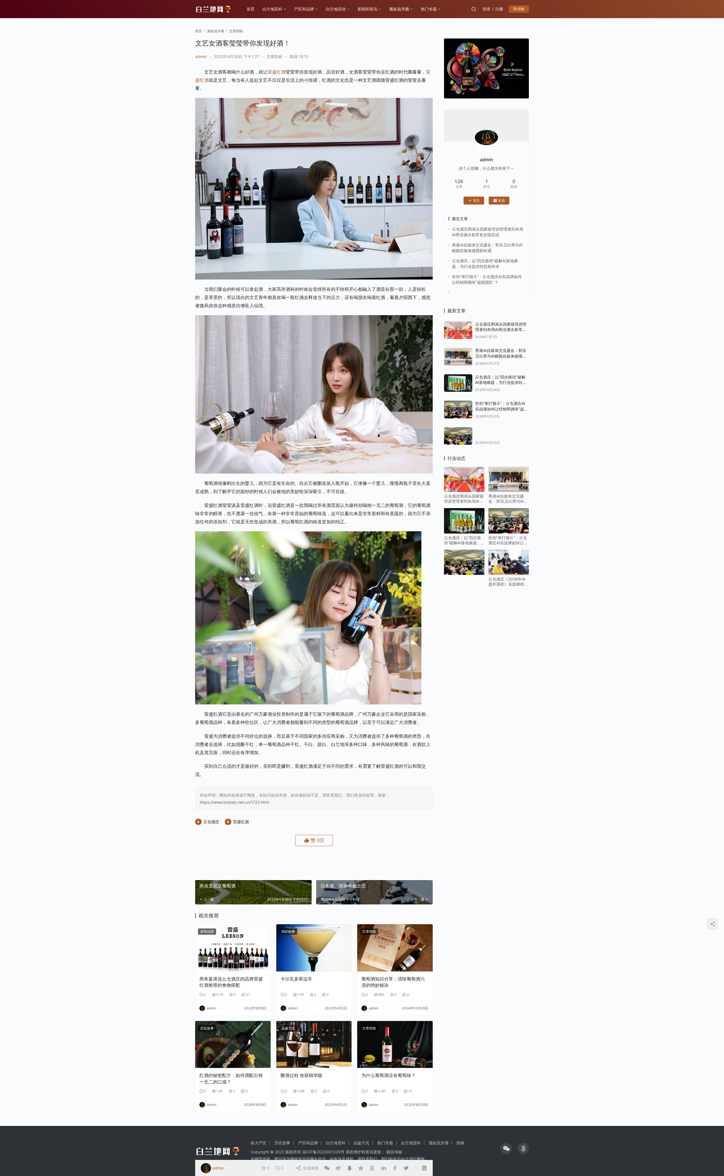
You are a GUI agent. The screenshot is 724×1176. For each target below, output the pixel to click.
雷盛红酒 (277, 72)
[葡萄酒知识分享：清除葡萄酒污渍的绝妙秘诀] (395, 947)
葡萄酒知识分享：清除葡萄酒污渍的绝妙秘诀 (393, 982)
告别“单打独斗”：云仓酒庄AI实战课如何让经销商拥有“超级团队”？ (501, 409)
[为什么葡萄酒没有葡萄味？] (395, 1044)
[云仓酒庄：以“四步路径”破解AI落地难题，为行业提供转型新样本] (458, 383)
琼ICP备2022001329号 (323, 1151)
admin (200, 56)
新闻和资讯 (367, 9)
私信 (501, 200)
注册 (499, 9)
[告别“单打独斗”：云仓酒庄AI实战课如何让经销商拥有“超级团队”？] (458, 409)
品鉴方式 (288, 1028)
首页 (251, 9)
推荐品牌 (207, 931)
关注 (476, 200)
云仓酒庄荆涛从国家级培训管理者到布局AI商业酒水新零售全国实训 (501, 329)
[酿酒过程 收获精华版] (314, 1044)
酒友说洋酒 (399, 9)
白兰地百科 (272, 9)
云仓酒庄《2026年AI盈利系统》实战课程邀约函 (508, 582)
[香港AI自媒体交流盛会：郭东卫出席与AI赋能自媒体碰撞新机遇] (458, 357)
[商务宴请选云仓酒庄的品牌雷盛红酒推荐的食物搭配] (233, 947)
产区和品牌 (304, 9)
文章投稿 (274, 56)
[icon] (506, 1148)
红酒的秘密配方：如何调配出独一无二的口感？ (231, 1078)
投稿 (520, 9)
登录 (486, 9)
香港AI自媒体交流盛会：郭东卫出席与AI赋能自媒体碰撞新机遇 (500, 356)
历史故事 (207, 1028)
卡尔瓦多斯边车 (296, 979)
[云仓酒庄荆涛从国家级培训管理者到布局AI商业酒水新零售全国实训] (458, 330)
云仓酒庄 (211, 821)
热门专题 (429, 9)
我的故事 (288, 931)
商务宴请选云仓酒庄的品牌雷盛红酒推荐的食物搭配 (231, 982)
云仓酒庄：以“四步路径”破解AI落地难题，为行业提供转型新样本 (500, 382)
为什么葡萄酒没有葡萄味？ (388, 1075)
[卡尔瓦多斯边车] (314, 947)
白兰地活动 (336, 9)
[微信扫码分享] (327, 1168)
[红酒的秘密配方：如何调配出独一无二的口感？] (233, 1044)
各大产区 (258, 1142)
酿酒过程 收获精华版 (301, 1075)
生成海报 (309, 1168)
